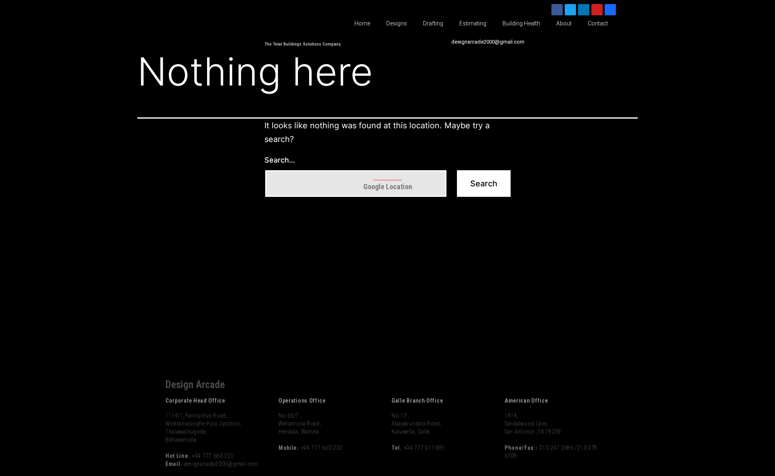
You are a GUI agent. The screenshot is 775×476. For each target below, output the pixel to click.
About (564, 23)
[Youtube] (597, 9)
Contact (598, 23)
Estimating (472, 23)
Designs (396, 23)
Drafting (433, 23)
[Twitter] (570, 9)
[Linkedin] (583, 9)
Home (362, 23)
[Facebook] (557, 9)
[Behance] (610, 9)
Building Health (521, 23)
